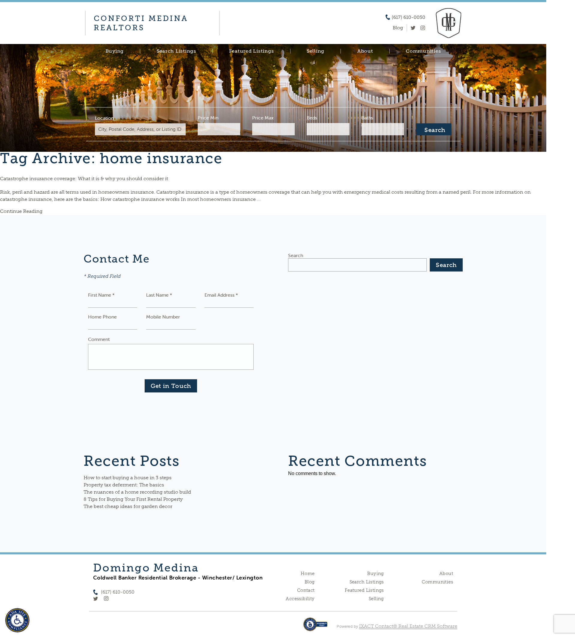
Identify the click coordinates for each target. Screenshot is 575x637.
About (365, 51)
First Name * (101, 295)
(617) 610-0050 (408, 17)
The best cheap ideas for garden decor (128, 506)
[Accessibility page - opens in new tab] (315, 627)
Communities (423, 51)
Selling (315, 51)
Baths (367, 118)
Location (104, 118)
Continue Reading (21, 211)
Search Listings (176, 51)
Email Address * (221, 295)
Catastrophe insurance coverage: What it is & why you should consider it (84, 178)
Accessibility (300, 598)
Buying (114, 51)
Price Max (263, 118)
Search (295, 255)
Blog (310, 582)
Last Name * (159, 295)
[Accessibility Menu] (17, 620)
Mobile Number (163, 317)
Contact (306, 590)
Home (308, 573)
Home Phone (102, 317)
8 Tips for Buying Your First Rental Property (133, 499)
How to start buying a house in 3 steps (128, 477)
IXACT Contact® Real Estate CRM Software (408, 626)
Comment (99, 339)
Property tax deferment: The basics (124, 485)
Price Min (208, 118)
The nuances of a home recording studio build (137, 492)
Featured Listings (251, 51)
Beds (312, 118)
